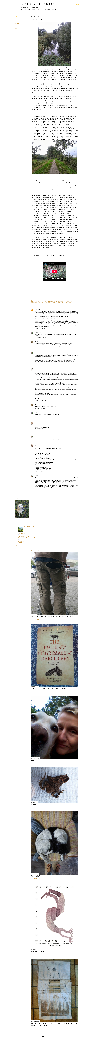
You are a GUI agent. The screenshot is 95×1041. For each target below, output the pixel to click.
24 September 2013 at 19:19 (40, 418)
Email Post (36, 297)
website (53, 9)
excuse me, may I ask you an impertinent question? (53, 617)
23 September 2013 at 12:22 (40, 348)
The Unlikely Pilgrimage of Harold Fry (48, 688)
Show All (18, 546)
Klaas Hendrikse (70, 191)
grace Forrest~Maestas (40, 422)
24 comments (37, 762)
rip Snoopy (35, 876)
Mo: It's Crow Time (24, 536)
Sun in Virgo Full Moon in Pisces (28, 538)
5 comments (36, 619)
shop (39, 9)
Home (22, 9)
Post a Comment (35, 494)
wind (16, 26)
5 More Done (22, 533)
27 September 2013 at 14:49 (40, 431)
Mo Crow (37, 368)
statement (17, 23)
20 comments (37, 691)
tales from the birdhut (37, 4)
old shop (34, 9)
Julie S (36, 341)
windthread (21, 541)
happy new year (37, 951)
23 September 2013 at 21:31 (40, 400)
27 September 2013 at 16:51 (40, 471)
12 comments (36, 954)
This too (20, 543)
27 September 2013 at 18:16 (40, 490)
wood (16, 28)
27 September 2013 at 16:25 (40, 441)
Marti (36, 309)
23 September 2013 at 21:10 (40, 364)
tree (16, 25)
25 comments (37, 806)
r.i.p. (32, 760)
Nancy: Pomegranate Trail (26, 526)
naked (33, 804)
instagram (28, 9)
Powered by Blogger (49, 1036)
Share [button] (16, 16)
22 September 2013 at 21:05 (40, 337)
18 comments (37, 878)
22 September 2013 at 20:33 (40, 328)
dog (16, 21)
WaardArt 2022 (46, 9)
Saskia (36, 332)
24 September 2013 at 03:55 (40, 408)
